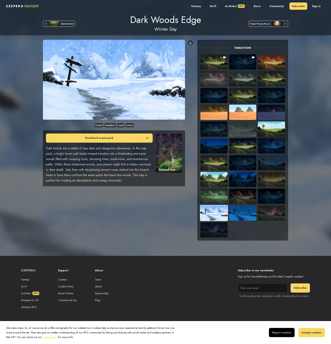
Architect (234, 6)
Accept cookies (312, 332)
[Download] (190, 43)
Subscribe (298, 6)
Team (98, 279)
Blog (97, 300)
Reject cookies (281, 332)
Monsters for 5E (30, 300)
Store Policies (65, 293)
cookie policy (50, 337)
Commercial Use (67, 300)
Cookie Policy (66, 286)
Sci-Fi (213, 6)
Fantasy (196, 6)
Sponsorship (101, 293)
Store (257, 6)
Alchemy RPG (29, 307)
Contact (62, 279)
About (98, 286)
